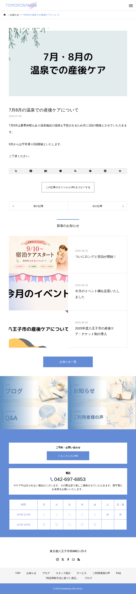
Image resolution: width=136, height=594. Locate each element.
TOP (17, 573)
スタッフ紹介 (63, 573)
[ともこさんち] (21, 5)
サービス (82, 573)
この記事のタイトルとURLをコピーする (68, 187)
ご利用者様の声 (101, 573)
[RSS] (78, 559)
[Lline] (60, 171)
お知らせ (31, 573)
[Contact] (73, 559)
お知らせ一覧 (68, 361)
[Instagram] (57, 559)
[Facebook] (68, 559)
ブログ (46, 573)
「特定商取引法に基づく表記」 (61, 578)
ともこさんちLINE (68, 455)
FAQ (118, 573)
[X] (62, 559)
